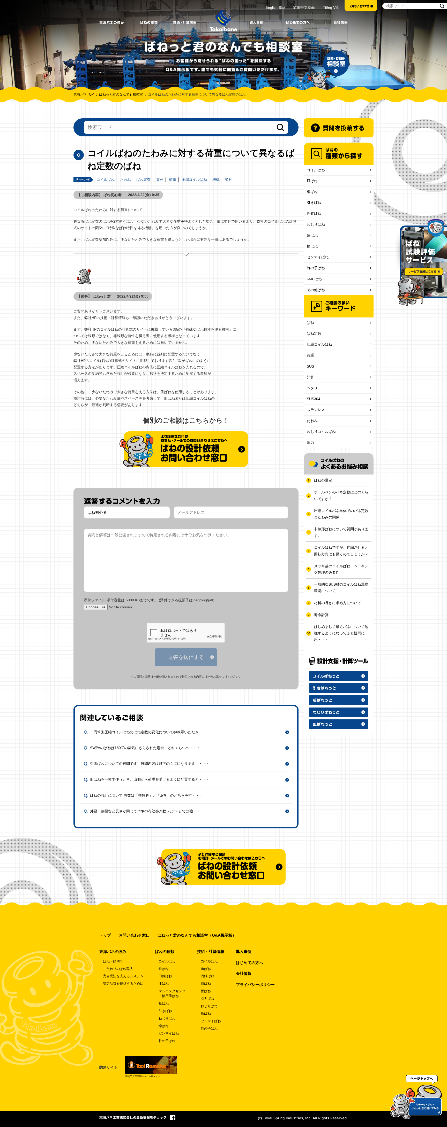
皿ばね (312, 181)
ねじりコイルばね (321, 432)
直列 (159, 179)
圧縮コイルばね (194, 179)
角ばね (312, 235)
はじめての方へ (249, 962)
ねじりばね (316, 224)
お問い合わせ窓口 (134, 935)
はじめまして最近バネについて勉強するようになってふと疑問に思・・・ (341, 633)
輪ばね (312, 246)
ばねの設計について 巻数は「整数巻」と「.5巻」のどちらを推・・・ (146, 795)
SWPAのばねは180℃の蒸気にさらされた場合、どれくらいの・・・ (145, 748)
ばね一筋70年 (113, 961)
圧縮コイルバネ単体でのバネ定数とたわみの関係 (341, 514)
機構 (216, 179)
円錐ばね (314, 213)
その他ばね (316, 290)
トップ (105, 935)
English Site (275, 7)
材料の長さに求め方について (337, 603)
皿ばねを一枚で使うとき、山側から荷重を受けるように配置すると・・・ (150, 779)
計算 (310, 377)
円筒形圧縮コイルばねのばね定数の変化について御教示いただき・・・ (150, 732)
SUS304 (313, 399)
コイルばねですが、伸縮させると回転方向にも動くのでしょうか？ (341, 550)
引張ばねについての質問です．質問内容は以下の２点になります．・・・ (150, 763)
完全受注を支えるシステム (123, 976)
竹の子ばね (316, 268)
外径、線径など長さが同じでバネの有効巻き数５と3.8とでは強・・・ (147, 811)
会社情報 (243, 973)
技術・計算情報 (210, 951)
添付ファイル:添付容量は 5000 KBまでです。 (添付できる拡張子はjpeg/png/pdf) (149, 600)
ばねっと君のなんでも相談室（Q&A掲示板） (197, 935)
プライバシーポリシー (255, 984)
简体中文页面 (304, 7)
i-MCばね (314, 279)
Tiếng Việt (331, 7)
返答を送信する (186, 657)
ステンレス (316, 410)
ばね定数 (143, 179)
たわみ (125, 179)
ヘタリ (312, 388)
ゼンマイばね (318, 257)
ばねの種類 (164, 951)
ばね (310, 323)
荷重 (172, 179)
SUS (310, 366)
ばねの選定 (323, 480)
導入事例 (243, 951)
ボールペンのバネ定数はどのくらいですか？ (341, 495)
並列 (228, 179)
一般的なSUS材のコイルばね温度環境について (341, 587)
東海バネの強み (112, 951)
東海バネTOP (83, 94)
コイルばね (105, 179)
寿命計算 (321, 615)
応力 (310, 442)
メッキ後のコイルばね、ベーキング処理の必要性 (341, 569)
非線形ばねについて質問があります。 (341, 532)
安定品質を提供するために (123, 983)
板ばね (312, 192)
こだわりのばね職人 (118, 969)
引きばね (314, 202)
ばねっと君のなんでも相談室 (121, 94)
